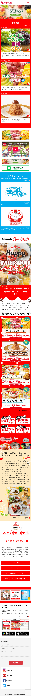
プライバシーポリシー (6, 651)
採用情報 (16, 663)
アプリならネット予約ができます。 (15, 578)
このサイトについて (6, 655)
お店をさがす (15, 562)
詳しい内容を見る (23, 410)
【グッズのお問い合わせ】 (7, 645)
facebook (9, 680)
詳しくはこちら (23, 616)
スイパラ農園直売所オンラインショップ (15, 573)
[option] (15, 12)
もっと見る (26, 25)
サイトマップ (4, 658)
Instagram (9, 670)
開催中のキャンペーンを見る (20, 518)
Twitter (8, 685)
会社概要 (4, 641)
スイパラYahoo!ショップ (15, 568)
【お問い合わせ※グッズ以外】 (8, 648)
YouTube (9, 675)
